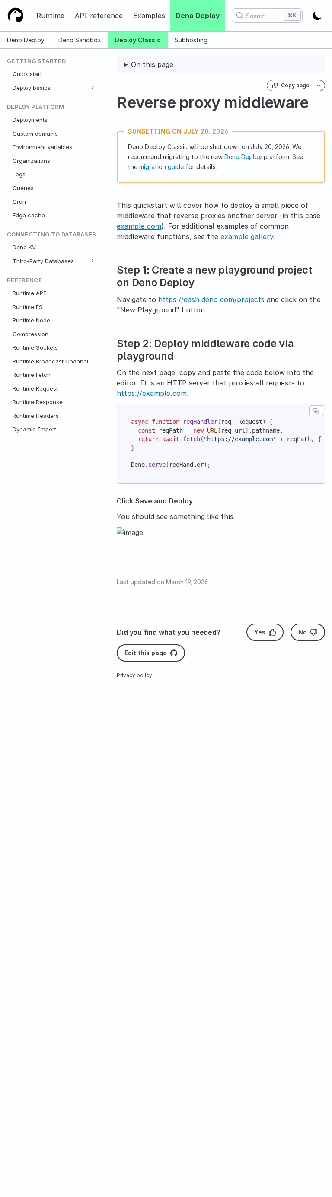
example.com (139, 226)
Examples (149, 15)
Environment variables (42, 146)
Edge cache (29, 215)
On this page (152, 64)
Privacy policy (134, 675)
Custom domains (35, 133)
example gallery (246, 236)
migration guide (161, 166)
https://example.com (152, 393)
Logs (19, 174)
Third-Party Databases (43, 261)
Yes (259, 632)
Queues (23, 188)
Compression (30, 334)
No (302, 632)
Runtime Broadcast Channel (50, 361)
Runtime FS (28, 306)
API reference (99, 15)
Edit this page (145, 652)
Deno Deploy (198, 15)
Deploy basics (32, 87)
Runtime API (29, 293)
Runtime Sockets (35, 347)
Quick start (27, 73)
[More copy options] (319, 85)
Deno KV (24, 247)
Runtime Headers (36, 415)
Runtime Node (31, 320)
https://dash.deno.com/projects (211, 299)
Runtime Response (38, 401)
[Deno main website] (15, 15)
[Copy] (316, 410)
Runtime (50, 15)
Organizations (31, 160)
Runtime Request (35, 388)
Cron (19, 201)
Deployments (30, 119)
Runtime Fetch (32, 374)
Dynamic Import (34, 429)
